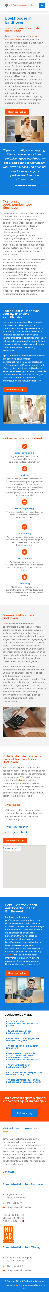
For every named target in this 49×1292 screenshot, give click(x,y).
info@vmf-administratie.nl (19, 1207)
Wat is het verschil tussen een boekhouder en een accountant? (23, 1080)
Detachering (24, 583)
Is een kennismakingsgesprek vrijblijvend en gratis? (22, 1039)
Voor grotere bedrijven (19, 832)
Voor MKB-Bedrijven (17, 826)
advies (20, 780)
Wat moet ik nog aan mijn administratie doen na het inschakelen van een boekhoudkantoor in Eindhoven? (23, 1056)
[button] (17, 112)
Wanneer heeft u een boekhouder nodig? (18, 1066)
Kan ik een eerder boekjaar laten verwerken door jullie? (24, 1073)
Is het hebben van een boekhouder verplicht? (18, 1032)
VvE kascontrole (24, 558)
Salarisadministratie (24, 453)
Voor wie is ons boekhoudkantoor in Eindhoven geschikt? (22, 1023)
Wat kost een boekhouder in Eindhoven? (22, 1046)
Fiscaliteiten (24, 475)
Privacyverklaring (27, 1285)
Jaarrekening (24, 533)
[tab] (24, 805)
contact (9, 954)
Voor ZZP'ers (13, 804)
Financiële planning (24, 508)
